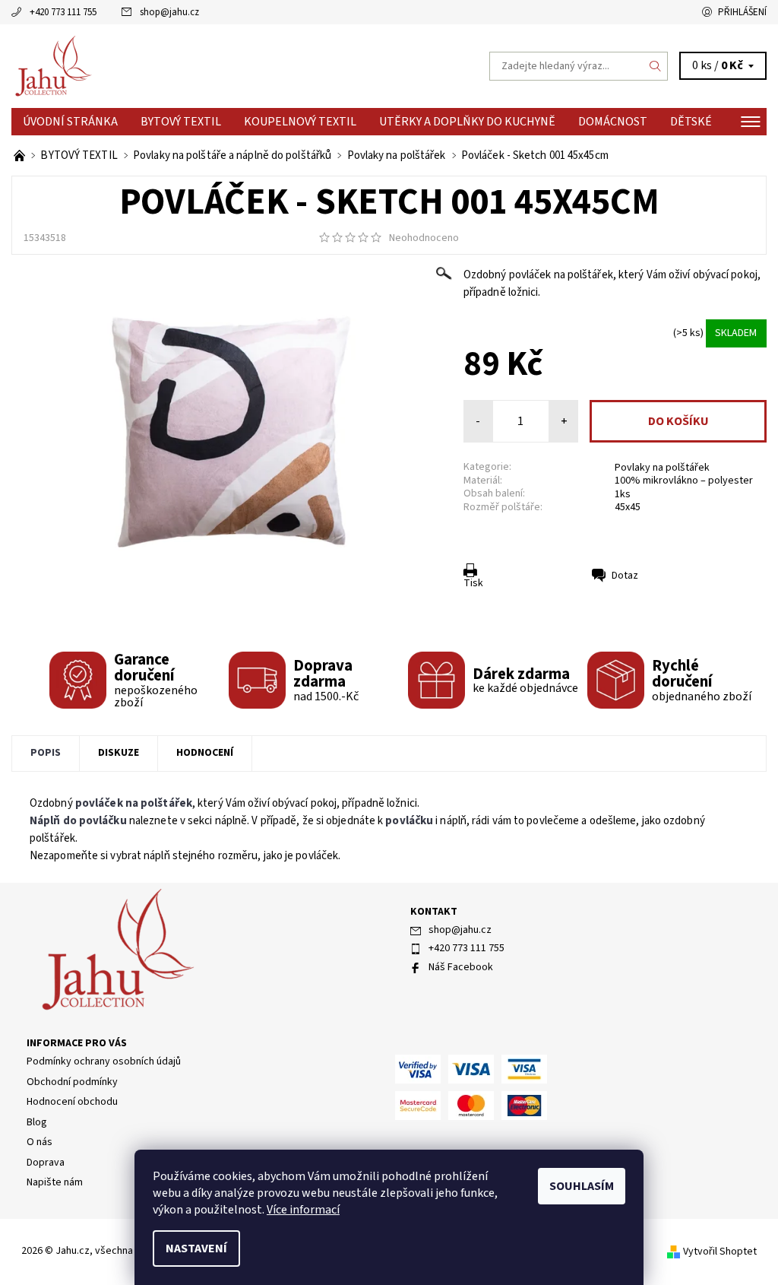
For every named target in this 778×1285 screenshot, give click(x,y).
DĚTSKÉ (691, 121)
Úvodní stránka (70, 121)
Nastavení (196, 1248)
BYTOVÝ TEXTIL (181, 121)
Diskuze (118, 752)
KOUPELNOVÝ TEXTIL (300, 121)
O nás (39, 1142)
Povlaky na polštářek (662, 467)
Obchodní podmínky (72, 1082)
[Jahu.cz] (200, 66)
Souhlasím (581, 1186)
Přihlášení (742, 12)
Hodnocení (204, 752)
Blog (37, 1122)
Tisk (473, 583)
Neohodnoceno (424, 238)
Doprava (46, 1162)
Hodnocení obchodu (72, 1101)
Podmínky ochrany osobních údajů (104, 1061)
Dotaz (625, 575)
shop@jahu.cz (169, 12)
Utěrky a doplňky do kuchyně (467, 121)
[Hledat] (656, 66)
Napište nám (55, 1182)
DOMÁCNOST (612, 121)
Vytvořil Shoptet (720, 1251)
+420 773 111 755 (63, 12)
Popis (45, 752)
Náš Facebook (461, 967)
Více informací (303, 1209)
